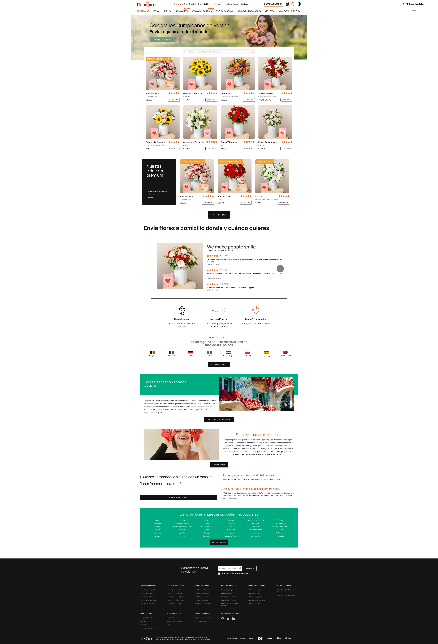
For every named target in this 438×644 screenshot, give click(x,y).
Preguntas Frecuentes (148, 628)
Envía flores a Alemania (202, 590)
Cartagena (231, 530)
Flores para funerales (228, 600)
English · (187, 639)
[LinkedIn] (233, 618)
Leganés (256, 533)
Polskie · (182, 639)
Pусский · (194, 639)
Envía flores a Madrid (147, 590)
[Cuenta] (299, 4)
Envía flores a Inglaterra (202, 604)
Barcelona (157, 523)
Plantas (167, 11)
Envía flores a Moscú (174, 604)
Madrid (157, 520)
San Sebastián (280, 523)
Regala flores (219, 464)
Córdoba (182, 533)
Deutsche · (170, 639)
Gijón (207, 523)
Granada (207, 533)
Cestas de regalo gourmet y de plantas (287, 590)
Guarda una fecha (273, 4)
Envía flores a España (201, 593)
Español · (159, 639)
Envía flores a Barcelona (148, 600)
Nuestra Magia (172, 618)
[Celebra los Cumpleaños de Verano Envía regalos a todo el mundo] (219, 37)
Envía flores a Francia (201, 597)
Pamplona (255, 523)
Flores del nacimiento (229, 597)
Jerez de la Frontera (231, 536)
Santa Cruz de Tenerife (256, 520)
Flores (156, 11)
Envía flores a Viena (174, 590)
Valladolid (182, 536)
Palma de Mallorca (182, 523)
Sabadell (231, 523)
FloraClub (143, 621)
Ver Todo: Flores (219, 215)
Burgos (280, 530)
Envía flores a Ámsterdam (176, 600)
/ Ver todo (150, 198)
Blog (168, 625)
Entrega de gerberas (255, 597)
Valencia (157, 526)
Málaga (157, 536)
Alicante (182, 530)
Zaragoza (157, 533)
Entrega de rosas (254, 590)
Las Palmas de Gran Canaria (182, 526)
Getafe (280, 520)
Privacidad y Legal (200, 621)
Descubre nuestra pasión (219, 419)
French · (164, 639)
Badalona (206, 536)
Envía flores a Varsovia (175, 597)
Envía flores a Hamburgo (148, 604)
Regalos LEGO (181, 11)
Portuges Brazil (205, 639)
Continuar (173, 100)
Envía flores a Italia (201, 600)
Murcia (182, 520)
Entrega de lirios (254, 593)
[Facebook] (224, 618)
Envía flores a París (146, 597)
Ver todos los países (219, 364)
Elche (207, 530)
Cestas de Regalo (224, 11)
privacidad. (243, 573)
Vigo (206, 520)
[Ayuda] (293, 4)
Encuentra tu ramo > (178, 497)
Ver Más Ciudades (219, 542)
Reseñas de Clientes (174, 621)
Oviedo (231, 526)
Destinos (269, 11)
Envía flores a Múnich (174, 593)
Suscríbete (250, 568)
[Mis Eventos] (287, 4)
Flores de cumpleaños (229, 590)
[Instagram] (229, 618)
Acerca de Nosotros (147, 618)
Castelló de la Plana (280, 526)
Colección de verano (202, 11)
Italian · (177, 639)
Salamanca (280, 533)
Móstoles (231, 533)
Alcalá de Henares (255, 530)
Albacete (280, 536)
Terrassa (231, 520)
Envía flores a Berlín (147, 593)
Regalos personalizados (249, 11)
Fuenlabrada (255, 536)
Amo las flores (226, 593)
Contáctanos (144, 625)
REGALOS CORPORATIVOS (289, 11)
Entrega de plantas (255, 604)
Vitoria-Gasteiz (206, 526)
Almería (256, 526)
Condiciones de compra (202, 618)
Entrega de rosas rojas (256, 600)
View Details (194, 285)
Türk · (198, 639)
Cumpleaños (143, 11)
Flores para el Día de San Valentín (230, 604)
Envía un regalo (162, 39)
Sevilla (157, 530)
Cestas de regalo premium (285, 595)
